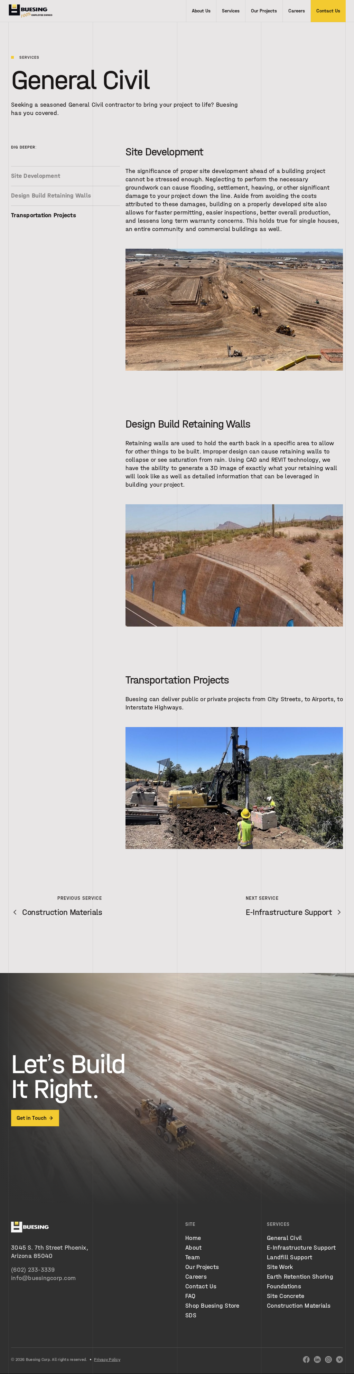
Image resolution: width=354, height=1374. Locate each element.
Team (192, 1257)
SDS (190, 1315)
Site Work (280, 1267)
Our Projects (202, 1267)
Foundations (284, 1286)
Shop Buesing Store (212, 1305)
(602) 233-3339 (33, 1269)
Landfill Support (289, 1257)
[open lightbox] (234, 311)
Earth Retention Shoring (300, 1276)
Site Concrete (285, 1296)
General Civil (284, 1238)
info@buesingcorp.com (43, 1278)
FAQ (190, 1296)
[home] (30, 11)
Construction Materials (299, 1305)
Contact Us (201, 1286)
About (193, 1247)
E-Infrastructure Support (301, 1247)
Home (193, 1238)
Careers (196, 1276)
